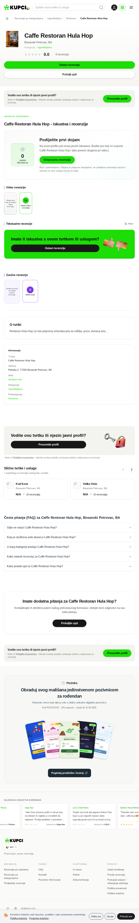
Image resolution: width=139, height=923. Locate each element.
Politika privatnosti (117, 888)
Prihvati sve (126, 916)
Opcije (110, 916)
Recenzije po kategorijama (11, 876)
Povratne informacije (49, 879)
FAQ (40, 869)
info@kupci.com (28, 908)
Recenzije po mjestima (16, 869)
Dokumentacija (81, 879)
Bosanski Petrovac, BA (38, 42)
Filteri (130, 224)
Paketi (76, 874)
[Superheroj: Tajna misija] (42, 740)
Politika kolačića (115, 893)
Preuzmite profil (48, 444)
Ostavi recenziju (55, 248)
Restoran (13, 398)
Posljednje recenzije (14, 883)
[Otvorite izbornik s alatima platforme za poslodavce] (122, 7)
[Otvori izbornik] (131, 7)
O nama (77, 869)
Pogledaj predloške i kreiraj (67, 772)
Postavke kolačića (38, 918)
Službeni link (15, 379)
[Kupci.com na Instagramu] (8, 908)
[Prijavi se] (114, 7)
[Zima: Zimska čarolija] (96, 740)
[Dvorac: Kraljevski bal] (56, 740)
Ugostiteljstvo (44, 47)
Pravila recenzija (116, 874)
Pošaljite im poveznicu (26, 100)
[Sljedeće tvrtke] (131, 469)
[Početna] (7, 18)
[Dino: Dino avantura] (69, 740)
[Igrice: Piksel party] (83, 740)
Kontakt (42, 874)
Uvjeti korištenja (115, 869)
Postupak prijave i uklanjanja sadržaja (117, 881)
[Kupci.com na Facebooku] (15, 908)
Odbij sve (96, 916)
